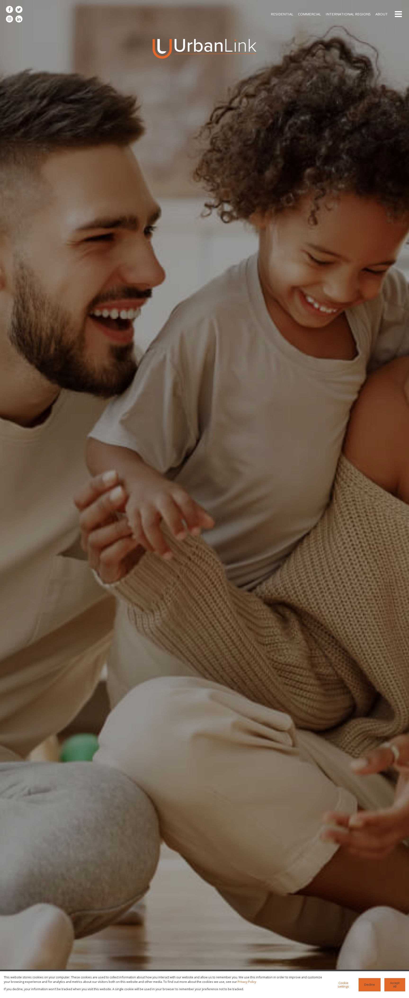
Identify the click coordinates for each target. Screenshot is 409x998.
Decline (369, 984)
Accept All (395, 985)
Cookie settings (343, 985)
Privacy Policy (247, 982)
